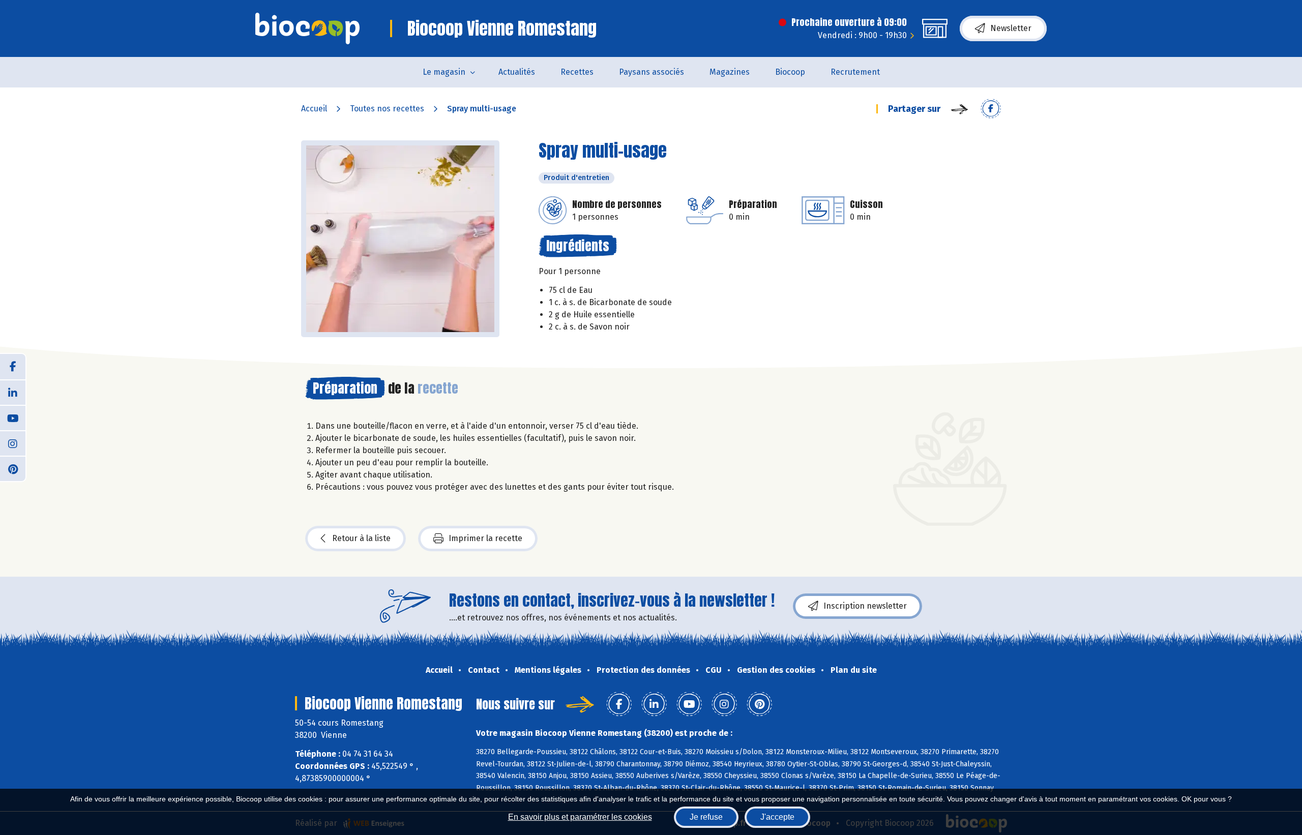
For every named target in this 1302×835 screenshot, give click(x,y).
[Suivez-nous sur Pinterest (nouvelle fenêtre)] (12, 468)
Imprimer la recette (485, 538)
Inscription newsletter (865, 606)
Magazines (729, 72)
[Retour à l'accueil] (307, 28)
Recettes (577, 72)
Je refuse (706, 817)
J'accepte (777, 817)
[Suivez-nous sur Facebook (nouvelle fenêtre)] (12, 366)
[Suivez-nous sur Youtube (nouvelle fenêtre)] (12, 417)
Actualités (516, 72)
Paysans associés (651, 72)
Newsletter (1010, 28)
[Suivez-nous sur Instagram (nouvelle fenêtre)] (12, 443)
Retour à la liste (361, 538)
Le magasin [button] (444, 72)
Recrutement (855, 72)
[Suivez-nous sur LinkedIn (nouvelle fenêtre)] (12, 392)
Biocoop (790, 72)
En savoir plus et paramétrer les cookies (580, 817)
